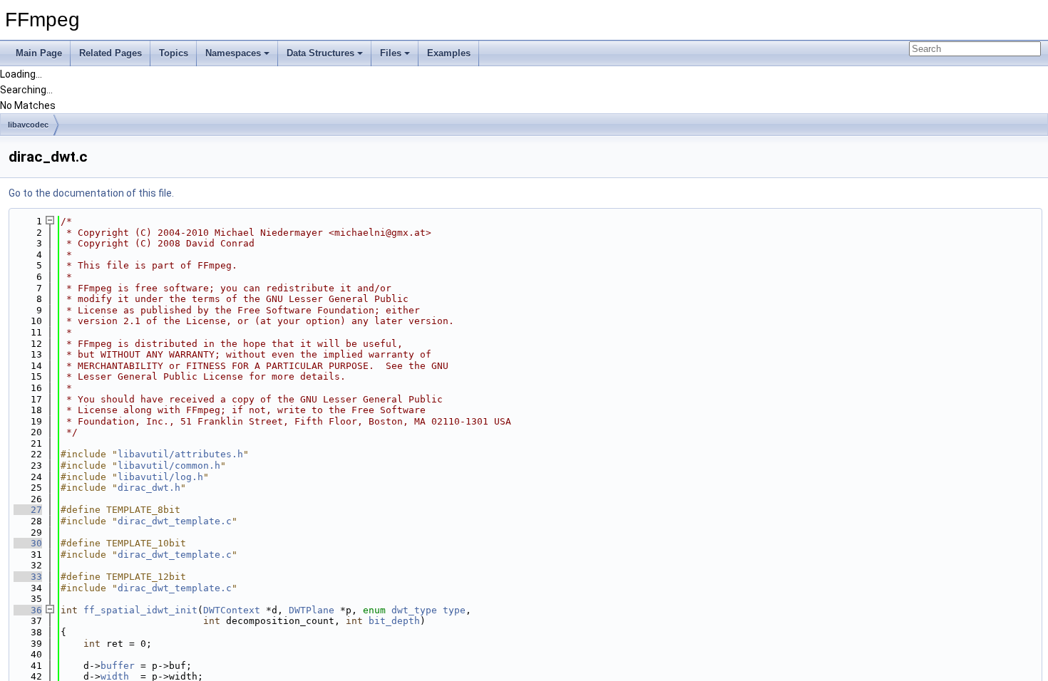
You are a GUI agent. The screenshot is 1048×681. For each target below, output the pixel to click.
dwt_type (414, 610)
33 (28, 576)
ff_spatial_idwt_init (140, 610)
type (454, 610)
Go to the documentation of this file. (91, 193)
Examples (449, 53)
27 (28, 509)
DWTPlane (311, 610)
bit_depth (394, 620)
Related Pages (110, 53)
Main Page (39, 53)
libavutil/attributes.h (180, 454)
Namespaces (233, 53)
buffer (118, 665)
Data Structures (320, 53)
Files (390, 53)
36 (28, 610)
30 (28, 543)
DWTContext (231, 610)
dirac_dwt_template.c (175, 521)
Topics (173, 53)
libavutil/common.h (169, 465)
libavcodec (28, 124)
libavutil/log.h (160, 477)
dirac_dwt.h (149, 487)
